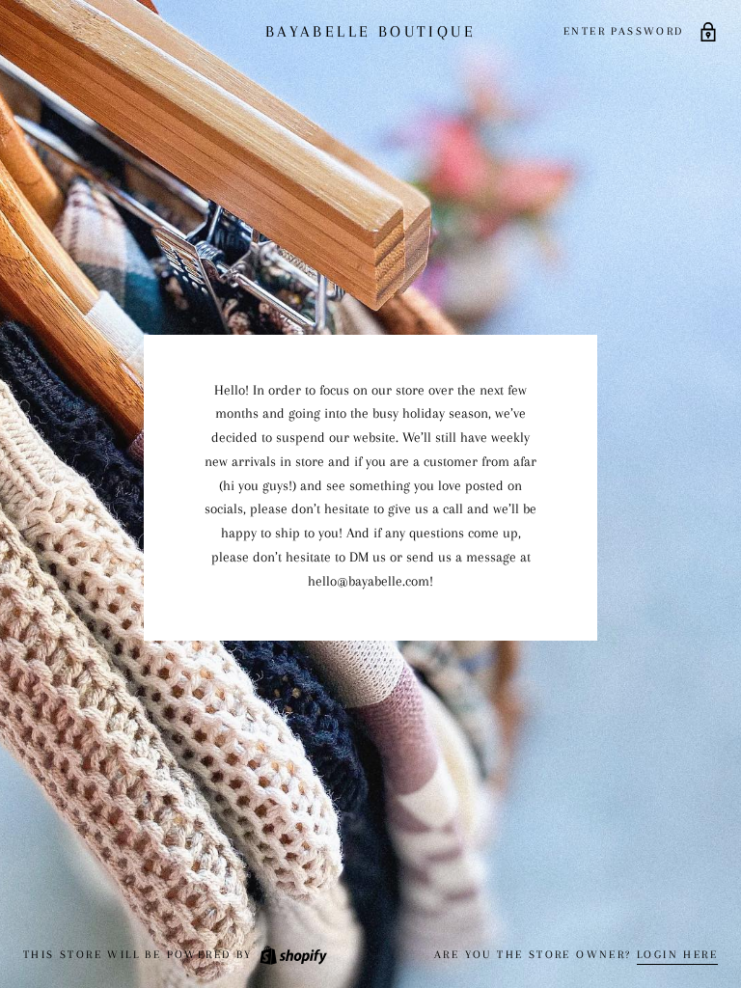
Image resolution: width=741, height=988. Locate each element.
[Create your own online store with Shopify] (292, 954)
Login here (677, 954)
